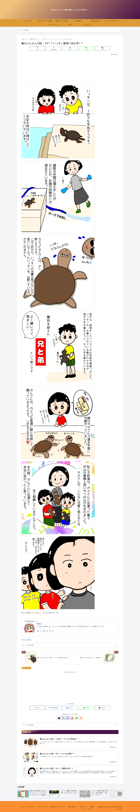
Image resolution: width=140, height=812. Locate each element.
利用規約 (91, 807)
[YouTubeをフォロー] (47, 631)
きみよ (39, 624)
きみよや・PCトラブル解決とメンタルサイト (52, 807)
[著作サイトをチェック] (38, 631)
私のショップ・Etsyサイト (29, 807)
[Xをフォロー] (41, 631)
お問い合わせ (83, 807)
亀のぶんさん (27, 668)
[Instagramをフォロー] (44, 631)
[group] (32, 793)
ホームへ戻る (26, 639)
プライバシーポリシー (87, 809)
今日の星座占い (72, 807)
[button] (121, 30)
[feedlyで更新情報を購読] (50, 631)
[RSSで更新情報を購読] (53, 631)
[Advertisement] (70, 69)
